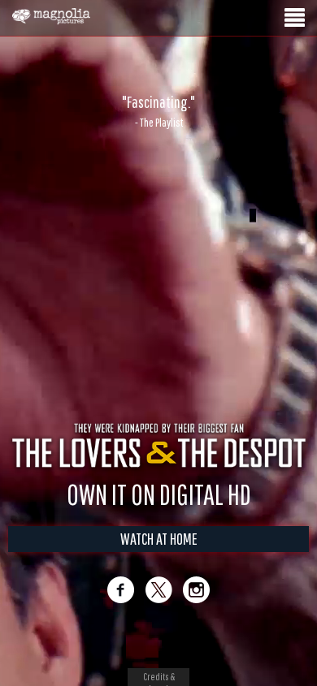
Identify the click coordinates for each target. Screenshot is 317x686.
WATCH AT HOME (159, 538)
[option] (158, 111)
